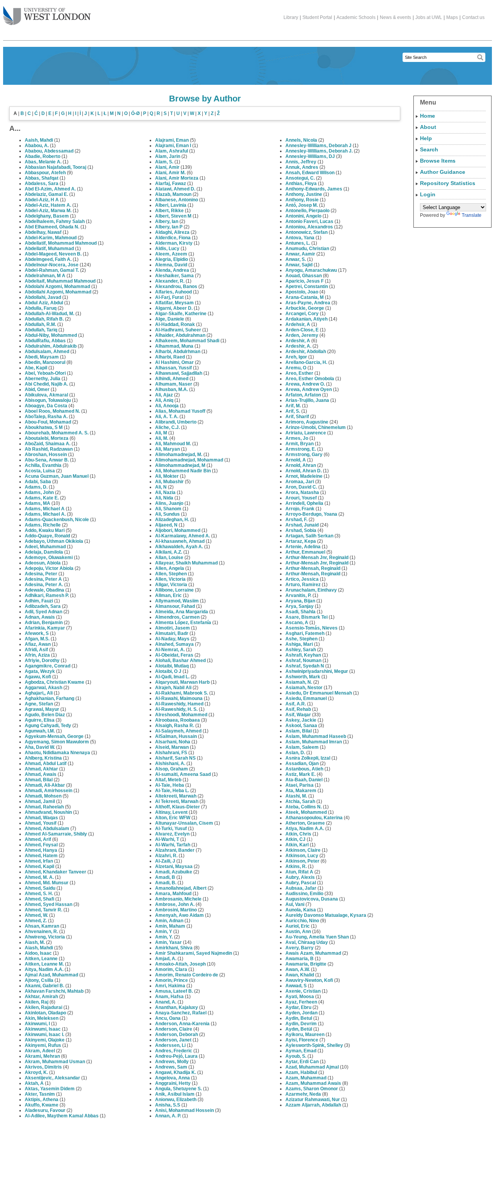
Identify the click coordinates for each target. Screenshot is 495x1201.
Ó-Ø (135, 113)
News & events (395, 17)
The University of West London (47, 16)
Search (429, 149)
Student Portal (317, 17)
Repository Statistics (447, 183)
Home (427, 116)
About (428, 127)
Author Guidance (442, 172)
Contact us (473, 17)
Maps (452, 17)
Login (427, 194)
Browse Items (438, 161)
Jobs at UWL (428, 17)
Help (426, 138)
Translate (471, 215)
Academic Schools (356, 17)
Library (290, 17)
